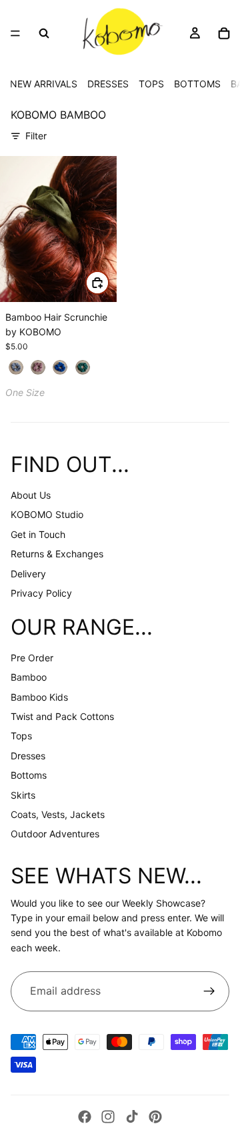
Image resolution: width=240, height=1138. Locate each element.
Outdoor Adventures (55, 833)
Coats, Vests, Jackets (58, 814)
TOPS (151, 83)
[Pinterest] (155, 1117)
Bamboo (29, 677)
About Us (31, 495)
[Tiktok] (132, 1117)
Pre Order (32, 657)
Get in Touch (38, 534)
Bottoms (29, 775)
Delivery (28, 573)
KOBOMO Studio (47, 514)
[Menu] (15, 33)
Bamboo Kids (39, 697)
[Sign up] (209, 991)
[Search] (44, 33)
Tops (21, 735)
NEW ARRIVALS (43, 83)
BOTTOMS (197, 83)
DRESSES (108, 83)
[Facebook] (85, 1117)
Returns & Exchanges (57, 553)
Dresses (28, 755)
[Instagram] (108, 1117)
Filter (36, 135)
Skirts (23, 795)
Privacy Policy (41, 593)
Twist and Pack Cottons (62, 716)
